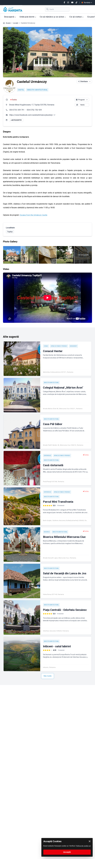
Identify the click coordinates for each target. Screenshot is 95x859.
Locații (15, 23)
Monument (73, 346)
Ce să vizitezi (75, 17)
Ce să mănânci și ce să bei (52, 17)
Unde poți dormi (27, 17)
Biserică (47, 532)
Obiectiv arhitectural (37, 90)
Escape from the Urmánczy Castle (33, 215)
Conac (46, 346)
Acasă (8, 23)
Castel (21, 90)
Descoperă (9, 17)
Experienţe (47, 455)
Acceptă (67, 852)
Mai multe (48, 676)
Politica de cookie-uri (83, 846)
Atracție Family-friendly (59, 346)
